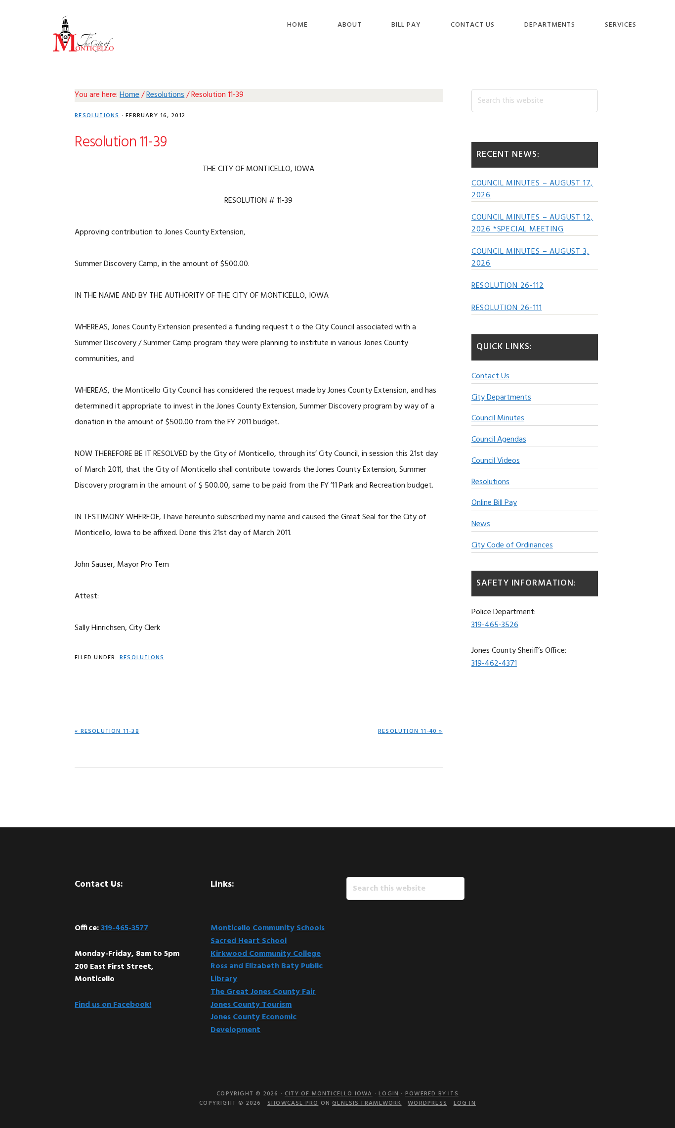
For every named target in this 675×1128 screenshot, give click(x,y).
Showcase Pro (292, 1103)
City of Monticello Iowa (83, 33)
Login (389, 1094)
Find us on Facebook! (113, 1004)
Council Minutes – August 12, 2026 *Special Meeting (532, 223)
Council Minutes (497, 418)
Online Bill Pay (494, 502)
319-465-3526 (494, 625)
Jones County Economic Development (253, 1024)
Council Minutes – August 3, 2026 (530, 257)
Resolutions (97, 116)
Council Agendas (498, 439)
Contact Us (490, 376)
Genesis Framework (366, 1103)
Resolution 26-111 (506, 308)
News (480, 524)
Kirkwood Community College (266, 954)
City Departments (501, 397)
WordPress (427, 1103)
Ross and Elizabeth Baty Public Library (267, 973)
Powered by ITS (432, 1094)
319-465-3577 (124, 928)
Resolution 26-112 (507, 285)
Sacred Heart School (249, 941)
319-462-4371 (494, 663)
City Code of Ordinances (512, 545)
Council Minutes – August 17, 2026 (532, 189)
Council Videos (495, 460)
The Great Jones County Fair (263, 992)
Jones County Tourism (251, 1004)
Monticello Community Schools (268, 928)
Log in (465, 1103)
